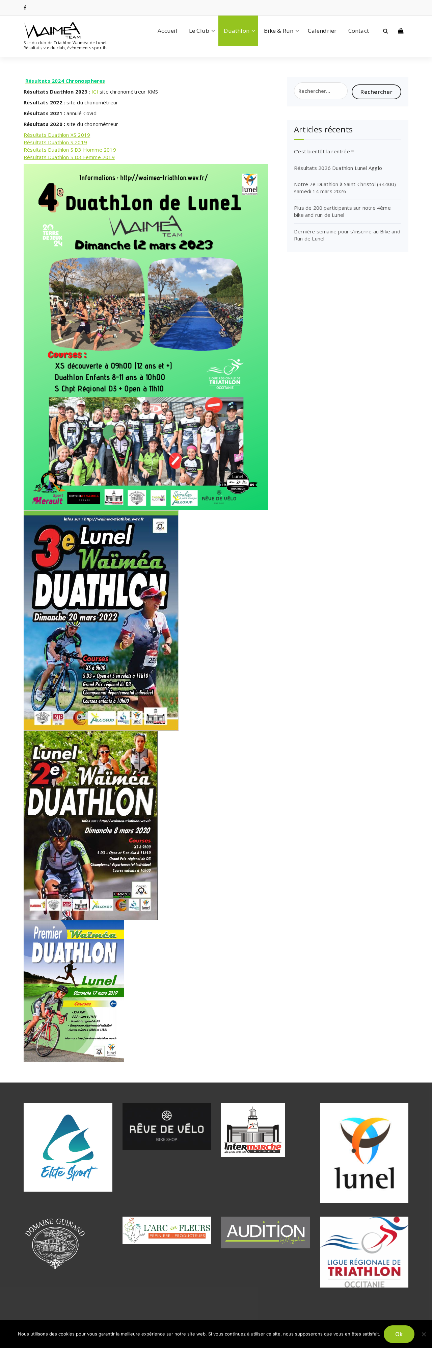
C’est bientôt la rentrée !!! (324, 151)
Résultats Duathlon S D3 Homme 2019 (70, 149)
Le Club (199, 30)
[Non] (423, 1334)
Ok (399, 1334)
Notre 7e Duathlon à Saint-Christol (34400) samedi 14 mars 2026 (345, 188)
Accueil (167, 30)
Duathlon (236, 30)
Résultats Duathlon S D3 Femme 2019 (69, 157)
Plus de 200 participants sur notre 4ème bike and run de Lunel (342, 211)
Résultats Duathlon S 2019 (55, 142)
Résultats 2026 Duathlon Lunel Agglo (338, 167)
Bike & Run (278, 30)
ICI (94, 91)
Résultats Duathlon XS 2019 (57, 134)
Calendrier (322, 30)
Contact (358, 30)
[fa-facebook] (25, 7)
